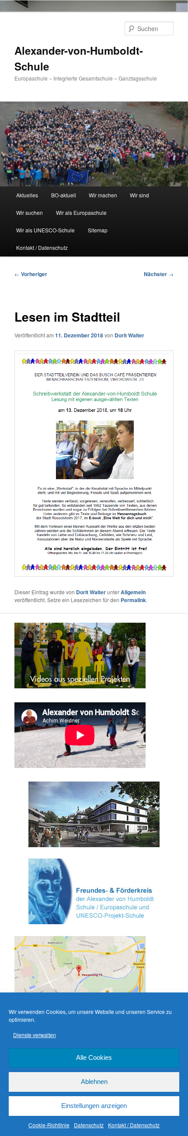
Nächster (159, 274)
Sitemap (98, 230)
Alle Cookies (94, 1057)
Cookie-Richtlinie (49, 1125)
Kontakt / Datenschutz (134, 1125)
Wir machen (103, 195)
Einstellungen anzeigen (94, 1105)
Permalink (133, 600)
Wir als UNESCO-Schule (45, 230)
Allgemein (133, 592)
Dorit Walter (129, 335)
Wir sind (139, 195)
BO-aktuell (63, 195)
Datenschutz (89, 1125)
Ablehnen (94, 1081)
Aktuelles (27, 195)
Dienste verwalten (34, 1034)
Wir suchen (29, 212)
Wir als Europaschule (81, 212)
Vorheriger (30, 274)
